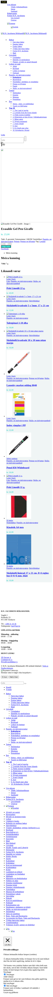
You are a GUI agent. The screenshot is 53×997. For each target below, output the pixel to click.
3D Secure (6, 657)
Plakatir (9, 898)
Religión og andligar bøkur (16, 823)
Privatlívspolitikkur (9, 662)
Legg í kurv (6, 246)
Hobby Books (11, 856)
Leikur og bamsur (19, 71)
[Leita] (25, 138)
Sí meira (10, 520)
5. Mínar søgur (18, 119)
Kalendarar (10, 861)
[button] (3, 135)
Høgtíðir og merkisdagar (21, 60)
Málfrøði (9, 876)
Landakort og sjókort (14, 872)
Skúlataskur (17, 93)
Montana (16, 97)
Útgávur (14, 20)
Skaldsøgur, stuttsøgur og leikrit (18, 907)
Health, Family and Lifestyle (17, 848)
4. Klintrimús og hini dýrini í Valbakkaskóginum (30, 117)
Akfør (15, 66)
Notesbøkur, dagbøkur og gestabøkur (25, 82)
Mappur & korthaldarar (15, 892)
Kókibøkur (10, 863)
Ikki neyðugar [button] (8, 983)
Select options (12, 459)
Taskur (11, 90)
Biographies (10, 814)
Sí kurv (4, 677)
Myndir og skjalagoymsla (16, 817)
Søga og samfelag (13, 914)
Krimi (8, 870)
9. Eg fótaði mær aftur (20, 128)
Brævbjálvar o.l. (12, 832)
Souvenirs (10, 839)
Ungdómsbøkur (12, 923)
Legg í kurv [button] (11, 279)
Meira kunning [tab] (11, 253)
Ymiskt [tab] (9, 689)
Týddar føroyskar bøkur (21, 49)
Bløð (13, 707)
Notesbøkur (11, 523)
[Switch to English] (31, 27)
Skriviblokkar (34, 301)
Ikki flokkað (10, 843)
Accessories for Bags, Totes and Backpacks (23, 918)
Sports (8, 859)
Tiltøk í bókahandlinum (19, 7)
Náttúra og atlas (12, 881)
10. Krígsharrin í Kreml (21, 130)
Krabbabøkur (11, 867)
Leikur (8, 819)
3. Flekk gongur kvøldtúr (21, 115)
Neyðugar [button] (7, 972)
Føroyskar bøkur (18, 42)
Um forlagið (15, 18)
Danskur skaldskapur (14, 883)
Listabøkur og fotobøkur (15, 874)
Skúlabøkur (10, 911)
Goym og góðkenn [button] (10, 992)
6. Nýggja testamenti (20, 121)
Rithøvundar (11, 797)
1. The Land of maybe (20, 110)
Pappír (15, 86)
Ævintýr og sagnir (13, 812)
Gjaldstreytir (6, 660)
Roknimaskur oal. (13, 905)
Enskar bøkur (17, 46)
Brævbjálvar (17, 80)
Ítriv (10, 101)
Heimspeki (10, 850)
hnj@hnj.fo (15, 626)
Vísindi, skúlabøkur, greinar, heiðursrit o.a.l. (23, 828)
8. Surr (15, 126)
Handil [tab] (8, 687)
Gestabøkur (17, 57)
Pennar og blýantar (19, 84)
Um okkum (11, 5)
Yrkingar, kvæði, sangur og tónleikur (20, 925)
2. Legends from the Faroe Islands (25, 113)
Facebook (5, 249)
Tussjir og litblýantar (20, 106)
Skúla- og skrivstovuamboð (39, 421)
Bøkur (11, 40)
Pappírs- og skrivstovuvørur (20, 75)
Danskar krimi (11, 885)
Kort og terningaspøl (14, 865)
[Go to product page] (29, 277)
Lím (8, 281)
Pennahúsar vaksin (13, 894)
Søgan (13, 9)
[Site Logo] (24, 33)
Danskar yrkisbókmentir (15, 887)
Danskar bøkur (18, 44)
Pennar (16, 241)
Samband (14, 795)
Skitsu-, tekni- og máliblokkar (23, 104)
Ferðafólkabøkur (12, 834)
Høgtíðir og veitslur (13, 854)
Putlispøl (14, 727)
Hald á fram (14, 677)
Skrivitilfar (10, 896)
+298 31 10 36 (10, 624)
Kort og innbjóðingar (14, 900)
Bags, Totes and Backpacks (16, 916)
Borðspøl (16, 68)
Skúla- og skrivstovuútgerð (22, 88)
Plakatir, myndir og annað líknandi (25, 62)
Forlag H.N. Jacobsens (16, 16)
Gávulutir (12, 55)
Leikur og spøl (14, 64)
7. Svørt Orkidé (18, 124)
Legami (42, 241)
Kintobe (15, 95)
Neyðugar (10, 974)
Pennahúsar (17, 99)
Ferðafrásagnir (11, 837)
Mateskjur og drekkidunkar (16, 878)
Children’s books (12, 821)
